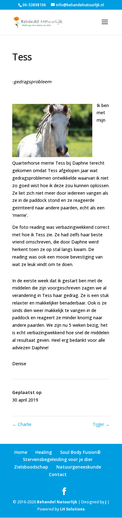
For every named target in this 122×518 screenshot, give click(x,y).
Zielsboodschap (31, 467)
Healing (43, 452)
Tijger (101, 424)
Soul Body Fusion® (80, 452)
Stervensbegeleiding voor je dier (58, 459)
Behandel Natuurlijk (57, 502)
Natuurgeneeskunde (78, 467)
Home (20, 452)
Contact (58, 474)
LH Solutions (72, 509)
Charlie (22, 424)
